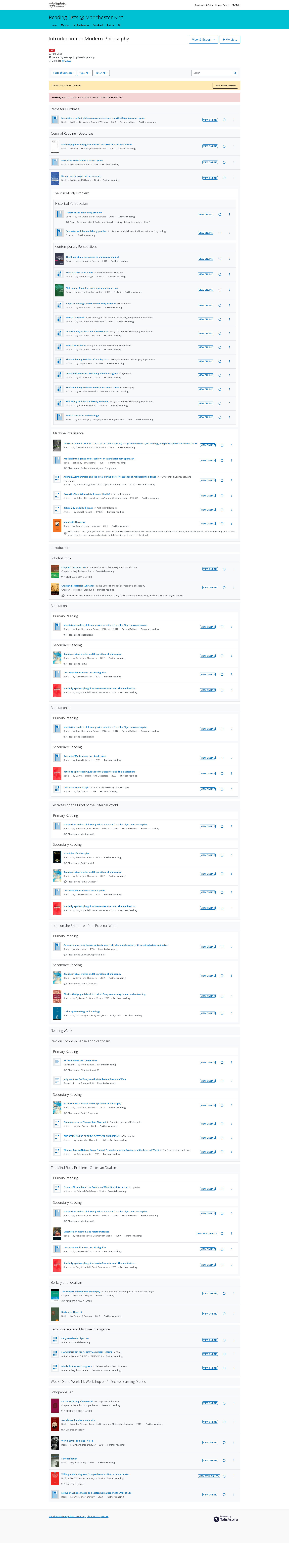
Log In (110, 24)
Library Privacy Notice (98, 1516)
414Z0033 (66, 60)
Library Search (223, 5)
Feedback (98, 24)
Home (54, 24)
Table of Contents (62, 72)
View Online (210, 119)
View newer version (225, 85)
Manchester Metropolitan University (67, 1516)
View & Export (202, 39)
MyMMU (236, 5)
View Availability (207, 1233)
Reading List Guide (204, 5)
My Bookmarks (81, 24)
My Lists (65, 24)
